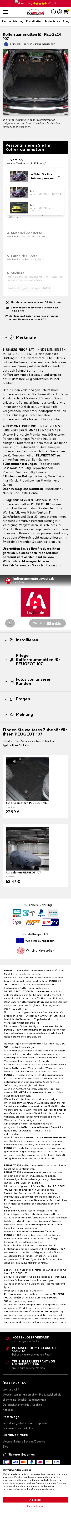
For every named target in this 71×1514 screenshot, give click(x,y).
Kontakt (8, 1410)
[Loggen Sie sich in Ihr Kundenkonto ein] (59, 12)
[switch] (13, 21)
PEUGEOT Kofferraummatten (32, 1092)
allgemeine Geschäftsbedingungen (24, 1399)
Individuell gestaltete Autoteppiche (25, 1423)
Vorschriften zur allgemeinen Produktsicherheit (32, 1394)
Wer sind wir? (11, 1389)
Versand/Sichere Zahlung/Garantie (24, 1441)
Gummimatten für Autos (18, 1428)
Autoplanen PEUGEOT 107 (23, 872)
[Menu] (13, 12)
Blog (5, 1446)
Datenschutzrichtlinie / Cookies (22, 1405)
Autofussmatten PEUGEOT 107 (27, 803)
